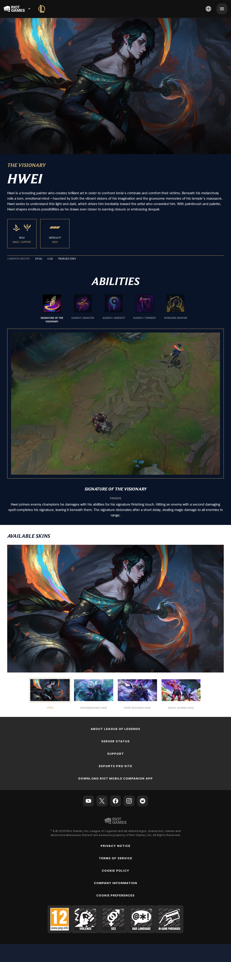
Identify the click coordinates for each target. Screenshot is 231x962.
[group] (113, 309)
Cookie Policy (115, 870)
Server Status (115, 741)
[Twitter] (102, 801)
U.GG (50, 259)
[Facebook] (115, 801)
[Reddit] (142, 801)
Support (115, 753)
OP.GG (38, 259)
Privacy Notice (115, 846)
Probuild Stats (67, 259)
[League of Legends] (41, 8)
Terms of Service (115, 858)
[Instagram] (129, 801)
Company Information (115, 883)
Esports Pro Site (115, 766)
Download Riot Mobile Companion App (115, 778)
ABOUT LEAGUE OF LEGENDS (116, 729)
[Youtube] (88, 801)
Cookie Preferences (115, 895)
